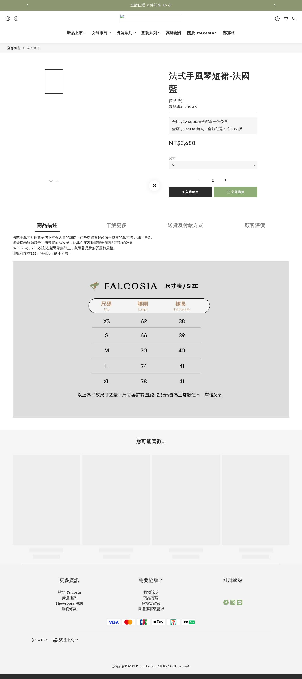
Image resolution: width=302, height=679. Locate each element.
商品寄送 (151, 598)
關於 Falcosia (200, 33)
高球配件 (174, 33)
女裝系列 (100, 33)
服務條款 (69, 609)
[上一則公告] (27, 5)
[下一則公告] (275, 5)
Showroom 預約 (69, 603)
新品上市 (75, 33)
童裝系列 (149, 33)
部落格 (229, 33)
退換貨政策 (151, 603)
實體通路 (69, 598)
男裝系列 (124, 33)
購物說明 (151, 592)
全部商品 (13, 48)
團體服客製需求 (151, 609)
